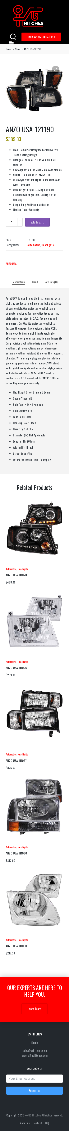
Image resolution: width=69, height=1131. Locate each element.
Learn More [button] (34, 1009)
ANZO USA (11, 263)
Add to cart (37, 222)
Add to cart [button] (16, 564)
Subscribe (34, 1090)
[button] (41, 37)
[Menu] (11, 42)
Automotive (33, 245)
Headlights (47, 245)
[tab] (18, 282)
